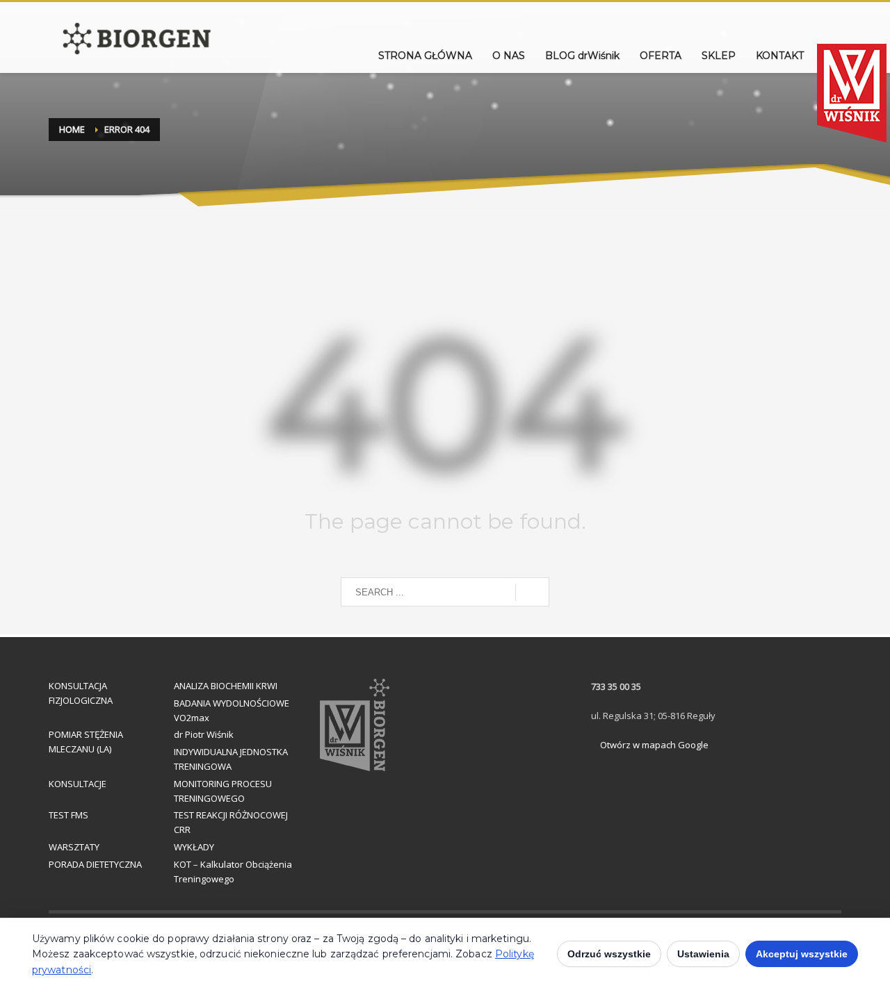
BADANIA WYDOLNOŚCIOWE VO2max (231, 710)
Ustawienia (703, 953)
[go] (532, 592)
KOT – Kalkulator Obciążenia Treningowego (233, 871)
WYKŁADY (194, 847)
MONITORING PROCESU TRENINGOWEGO (223, 791)
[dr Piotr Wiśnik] (840, 59)
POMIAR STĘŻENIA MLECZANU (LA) (86, 741)
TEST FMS (68, 815)
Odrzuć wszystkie (609, 953)
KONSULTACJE (77, 783)
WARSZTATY (74, 847)
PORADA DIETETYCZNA (95, 864)
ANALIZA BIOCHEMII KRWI (225, 685)
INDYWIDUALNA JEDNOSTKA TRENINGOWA (231, 759)
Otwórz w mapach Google (653, 745)
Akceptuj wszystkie (802, 953)
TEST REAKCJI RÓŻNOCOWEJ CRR (231, 822)
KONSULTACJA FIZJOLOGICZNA (81, 693)
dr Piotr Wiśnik (204, 734)
